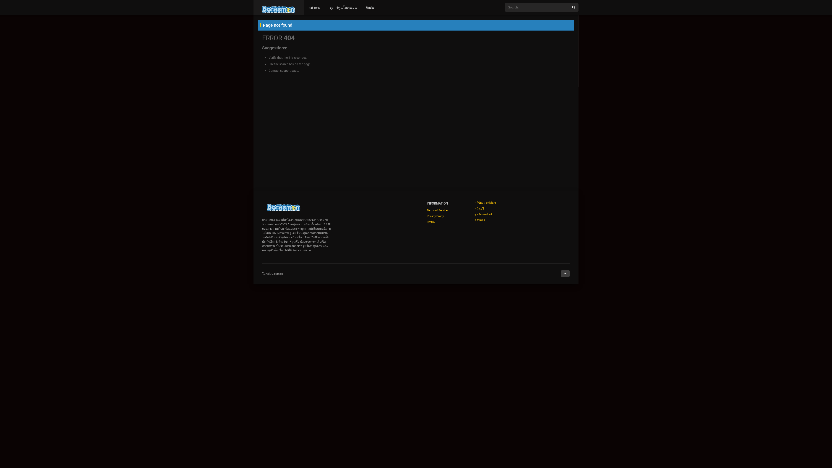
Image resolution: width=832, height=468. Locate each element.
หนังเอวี (479, 208)
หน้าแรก (314, 7)
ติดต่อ (370, 7)
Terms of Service (437, 210)
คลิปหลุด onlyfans (485, 202)
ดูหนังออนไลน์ (483, 214)
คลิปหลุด (479, 220)
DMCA (431, 222)
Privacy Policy (435, 216)
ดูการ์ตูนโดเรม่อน (343, 7)
